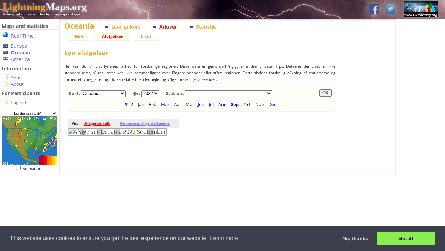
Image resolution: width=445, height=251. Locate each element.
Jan (141, 104)
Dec (272, 104)
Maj (189, 104)
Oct (247, 104)
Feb (152, 104)
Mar (165, 104)
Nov (259, 104)
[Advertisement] (27, 214)
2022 (128, 104)
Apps (16, 78)
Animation (33, 168)
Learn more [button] (224, 238)
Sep (235, 104)
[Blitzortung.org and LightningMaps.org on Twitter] (390, 9)
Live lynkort (125, 26)
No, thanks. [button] (356, 238)
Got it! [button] (405, 238)
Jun (201, 104)
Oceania (20, 52)
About (17, 84)
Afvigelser (112, 36)
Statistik (206, 26)
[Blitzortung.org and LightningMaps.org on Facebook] (374, 9)
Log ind (18, 102)
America (20, 59)
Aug (222, 104)
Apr (177, 104)
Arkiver (168, 26)
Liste (146, 36)
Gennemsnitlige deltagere (145, 123)
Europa (19, 46)
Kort (79, 36)
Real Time (22, 35)
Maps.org (45, 6)
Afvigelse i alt (97, 123)
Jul (211, 104)
